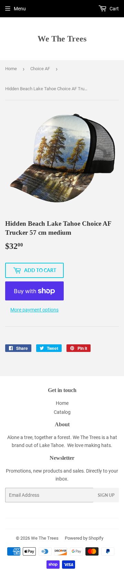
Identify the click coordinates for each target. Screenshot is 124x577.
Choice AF (40, 68)
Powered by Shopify (84, 538)
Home (11, 68)
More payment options (34, 310)
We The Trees (62, 38)
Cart (113, 8)
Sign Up (106, 495)
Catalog (62, 412)
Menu (20, 8)
